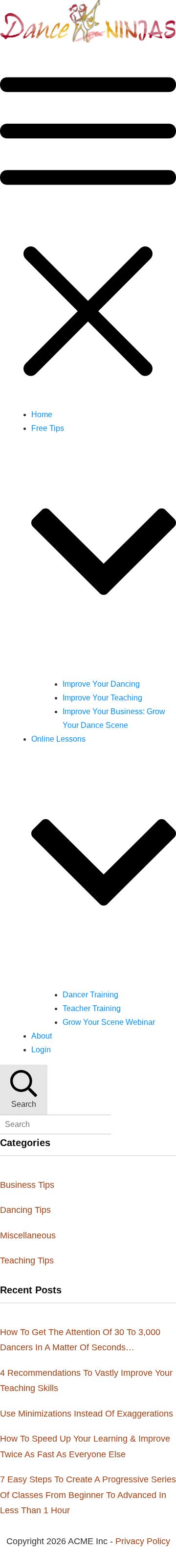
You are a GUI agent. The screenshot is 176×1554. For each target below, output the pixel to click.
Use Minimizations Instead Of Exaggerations (86, 1414)
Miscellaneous (28, 1235)
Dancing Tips (25, 1210)
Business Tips (27, 1185)
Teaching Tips (27, 1260)
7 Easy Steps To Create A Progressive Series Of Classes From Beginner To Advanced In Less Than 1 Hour (88, 1494)
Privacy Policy (142, 1541)
